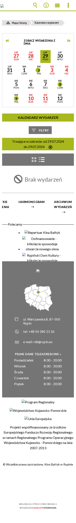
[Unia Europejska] (38, 418)
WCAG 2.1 (51, 491)
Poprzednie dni (7, 40)
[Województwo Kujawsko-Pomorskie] (38, 410)
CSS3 (37, 491)
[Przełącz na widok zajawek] (34, 159)
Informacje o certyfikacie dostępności (38, 476)
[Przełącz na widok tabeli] (41, 159)
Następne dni (68, 40)
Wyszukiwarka (35, 5)
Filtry (44, 130)
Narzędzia (46, 5)
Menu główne (57, 5)
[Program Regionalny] (38, 402)
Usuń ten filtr (50, 147)
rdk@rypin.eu (43, 342)
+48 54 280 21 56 (42, 331)
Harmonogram (32, 202)
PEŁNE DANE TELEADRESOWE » (38, 354)
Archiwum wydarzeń (63, 204)
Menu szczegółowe (68, 5)
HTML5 (31, 491)
